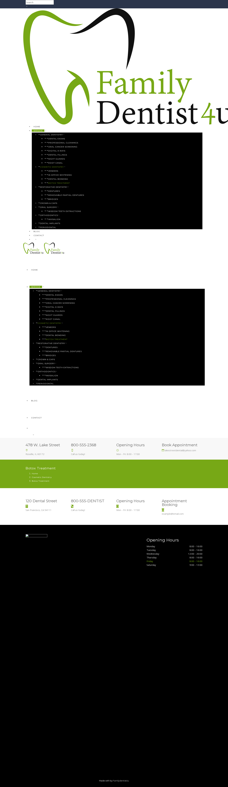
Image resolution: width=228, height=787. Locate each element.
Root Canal (55, 163)
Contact (39, 235)
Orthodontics (49, 215)
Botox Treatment (59, 183)
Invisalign (54, 219)
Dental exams (56, 138)
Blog (37, 231)
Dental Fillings (57, 155)
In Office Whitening (60, 175)
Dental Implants (50, 223)
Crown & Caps (48, 203)
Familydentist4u (121, 781)
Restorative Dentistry (53, 187)
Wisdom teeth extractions (64, 211)
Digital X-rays (56, 151)
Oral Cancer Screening (62, 147)
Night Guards (56, 159)
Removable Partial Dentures (66, 195)
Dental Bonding (58, 179)
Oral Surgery (48, 207)
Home (37, 126)
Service (38, 130)
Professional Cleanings (63, 143)
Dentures (54, 191)
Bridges (53, 199)
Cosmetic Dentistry (52, 167)
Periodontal (48, 227)
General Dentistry (51, 134)
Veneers (53, 171)
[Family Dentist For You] (33, 247)
